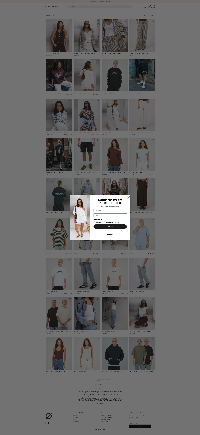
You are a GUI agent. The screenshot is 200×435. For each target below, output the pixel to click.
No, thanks (110, 234)
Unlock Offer (110, 226)
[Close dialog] (128, 197)
